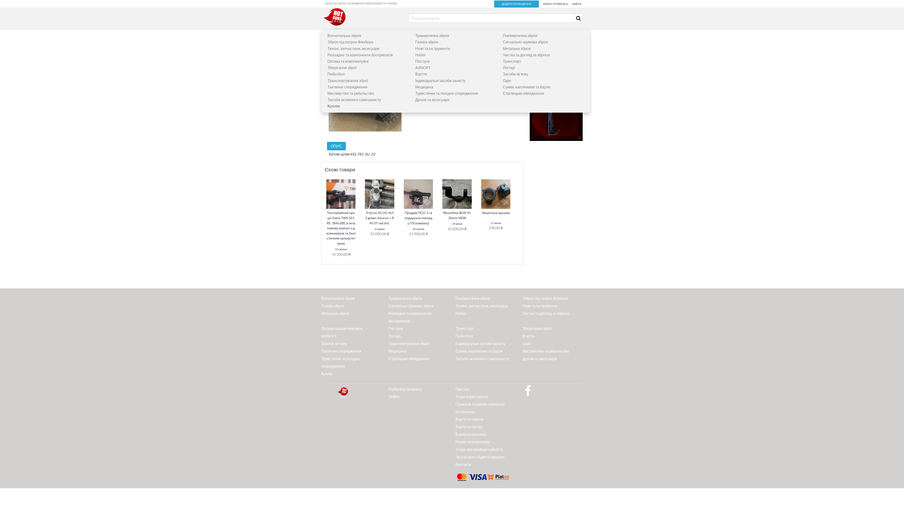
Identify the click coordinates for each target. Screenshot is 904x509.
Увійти (576, 3)
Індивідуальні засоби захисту (440, 80)
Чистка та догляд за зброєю (526, 55)
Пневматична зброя (520, 35)
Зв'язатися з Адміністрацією (480, 457)
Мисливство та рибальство (350, 93)
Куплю (326, 373)
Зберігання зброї (342, 67)
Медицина (424, 87)
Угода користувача (472, 396)
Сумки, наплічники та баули (526, 87)
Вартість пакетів (470, 419)
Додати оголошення (516, 4)
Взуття (421, 74)
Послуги (422, 61)
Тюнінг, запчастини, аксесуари (353, 48)
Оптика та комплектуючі (348, 61)
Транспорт (512, 61)
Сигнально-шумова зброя (525, 42)
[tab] (336, 146)
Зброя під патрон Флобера (350, 42)
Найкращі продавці (405, 389)
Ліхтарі (509, 67)
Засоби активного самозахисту (354, 99)
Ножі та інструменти (432, 48)
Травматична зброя (432, 35)
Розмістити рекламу (473, 441)
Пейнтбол (336, 74)
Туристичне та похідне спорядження (446, 93)
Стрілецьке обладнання (523, 93)
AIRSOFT (423, 67)
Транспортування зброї (347, 80)
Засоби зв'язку (515, 74)
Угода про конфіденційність (479, 449)
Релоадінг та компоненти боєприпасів (360, 55)
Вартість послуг (469, 426)
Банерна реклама (471, 434)
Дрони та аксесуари (432, 99)
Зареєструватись (555, 3)
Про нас (462, 389)
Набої (420, 55)
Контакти (463, 464)
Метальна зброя (517, 48)
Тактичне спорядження (347, 87)
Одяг (507, 80)
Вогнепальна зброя (344, 35)
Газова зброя (426, 42)
